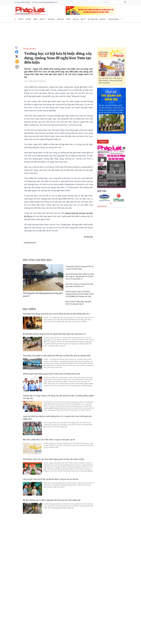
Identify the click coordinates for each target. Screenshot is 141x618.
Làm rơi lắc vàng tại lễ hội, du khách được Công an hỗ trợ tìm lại (50, 479)
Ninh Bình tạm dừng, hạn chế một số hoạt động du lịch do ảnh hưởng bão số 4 (56, 314)
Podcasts (51, 19)
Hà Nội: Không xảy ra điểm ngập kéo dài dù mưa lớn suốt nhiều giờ (51, 500)
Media (35, 19)
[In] (17, 67)
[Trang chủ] (15, 19)
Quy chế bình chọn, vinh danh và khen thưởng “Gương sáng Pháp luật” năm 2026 (110, 80)
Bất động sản (93, 19)
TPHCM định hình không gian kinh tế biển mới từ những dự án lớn (51, 374)
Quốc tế (42, 19)
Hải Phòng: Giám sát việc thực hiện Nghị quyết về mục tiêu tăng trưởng (53, 459)
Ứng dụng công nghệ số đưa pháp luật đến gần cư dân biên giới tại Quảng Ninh (57, 355)
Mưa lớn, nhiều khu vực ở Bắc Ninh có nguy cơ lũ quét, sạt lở (49, 439)
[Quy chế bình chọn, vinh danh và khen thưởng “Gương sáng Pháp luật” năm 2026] (111, 67)
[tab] (110, 203)
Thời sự (20, 19)
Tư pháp (28, 19)
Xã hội (68, 19)
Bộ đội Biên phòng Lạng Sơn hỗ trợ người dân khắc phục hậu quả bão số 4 (54, 334)
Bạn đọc (103, 19)
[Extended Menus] (121, 19)
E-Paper (103, 141)
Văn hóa (76, 19)
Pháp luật (60, 19)
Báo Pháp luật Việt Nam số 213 (110, 183)
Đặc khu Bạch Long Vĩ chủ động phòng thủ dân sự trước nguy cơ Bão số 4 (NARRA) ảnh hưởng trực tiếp (80, 293)
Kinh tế (83, 19)
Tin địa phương (113, 19)
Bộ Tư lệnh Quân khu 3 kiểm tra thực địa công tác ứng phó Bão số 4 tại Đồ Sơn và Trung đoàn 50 (80, 276)
